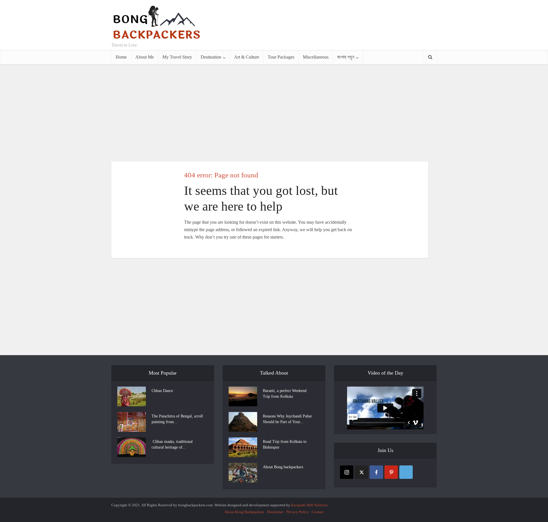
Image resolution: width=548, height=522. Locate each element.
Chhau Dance (162, 391)
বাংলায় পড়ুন (345, 57)
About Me (144, 57)
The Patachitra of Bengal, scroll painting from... (177, 419)
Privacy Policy (297, 512)
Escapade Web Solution (309, 505)
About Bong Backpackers (244, 512)
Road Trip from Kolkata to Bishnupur (285, 444)
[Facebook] (376, 472)
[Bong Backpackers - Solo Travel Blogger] (156, 22)
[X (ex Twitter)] (361, 472)
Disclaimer (275, 512)
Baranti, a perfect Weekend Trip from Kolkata (285, 394)
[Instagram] (346, 472)
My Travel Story (177, 57)
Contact (318, 512)
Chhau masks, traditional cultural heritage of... (172, 444)
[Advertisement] (333, 25)
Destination (211, 57)
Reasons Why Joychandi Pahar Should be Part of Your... (287, 419)
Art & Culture (246, 57)
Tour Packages (281, 57)
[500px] (406, 472)
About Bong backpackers (283, 467)
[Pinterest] (391, 472)
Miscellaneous (316, 57)
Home (121, 57)
